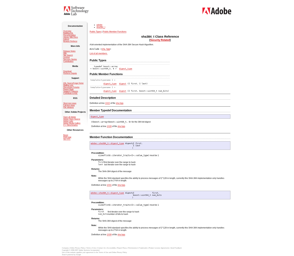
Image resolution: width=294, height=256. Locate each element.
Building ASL (68, 33)
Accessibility (111, 248)
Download (67, 71)
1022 (107, 103)
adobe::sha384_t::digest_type (107, 143)
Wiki (65, 53)
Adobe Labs (68, 121)
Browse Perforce (70, 41)
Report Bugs (68, 89)
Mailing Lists (68, 85)
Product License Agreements (159, 248)
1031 (109, 185)
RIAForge (67, 137)
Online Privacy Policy (77, 248)
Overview (67, 31)
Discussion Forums (71, 87)
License (66, 57)
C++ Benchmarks (70, 125)
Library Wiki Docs (70, 37)
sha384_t (100, 27)
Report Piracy (122, 248)
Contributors (68, 61)
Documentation (69, 35)
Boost (65, 135)
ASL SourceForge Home (73, 83)
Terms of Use (91, 248)
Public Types (95, 31)
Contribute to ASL (70, 93)
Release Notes (69, 51)
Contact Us (101, 248)
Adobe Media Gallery (71, 123)
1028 (109, 126)
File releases (68, 107)
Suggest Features (70, 91)
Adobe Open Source (71, 119)
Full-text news (69, 105)
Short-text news (69, 103)
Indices (66, 39)
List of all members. (99, 53)
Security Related (160, 39)
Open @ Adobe (69, 117)
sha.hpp (106, 49)
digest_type (125, 69)
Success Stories (70, 59)
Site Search (68, 55)
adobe (99, 25)
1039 (109, 234)
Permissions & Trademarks (138, 248)
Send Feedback (176, 248)
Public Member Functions (114, 31)
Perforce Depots (70, 73)
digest (122, 84)
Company (65, 248)
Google (78, 254)
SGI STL (66, 139)
